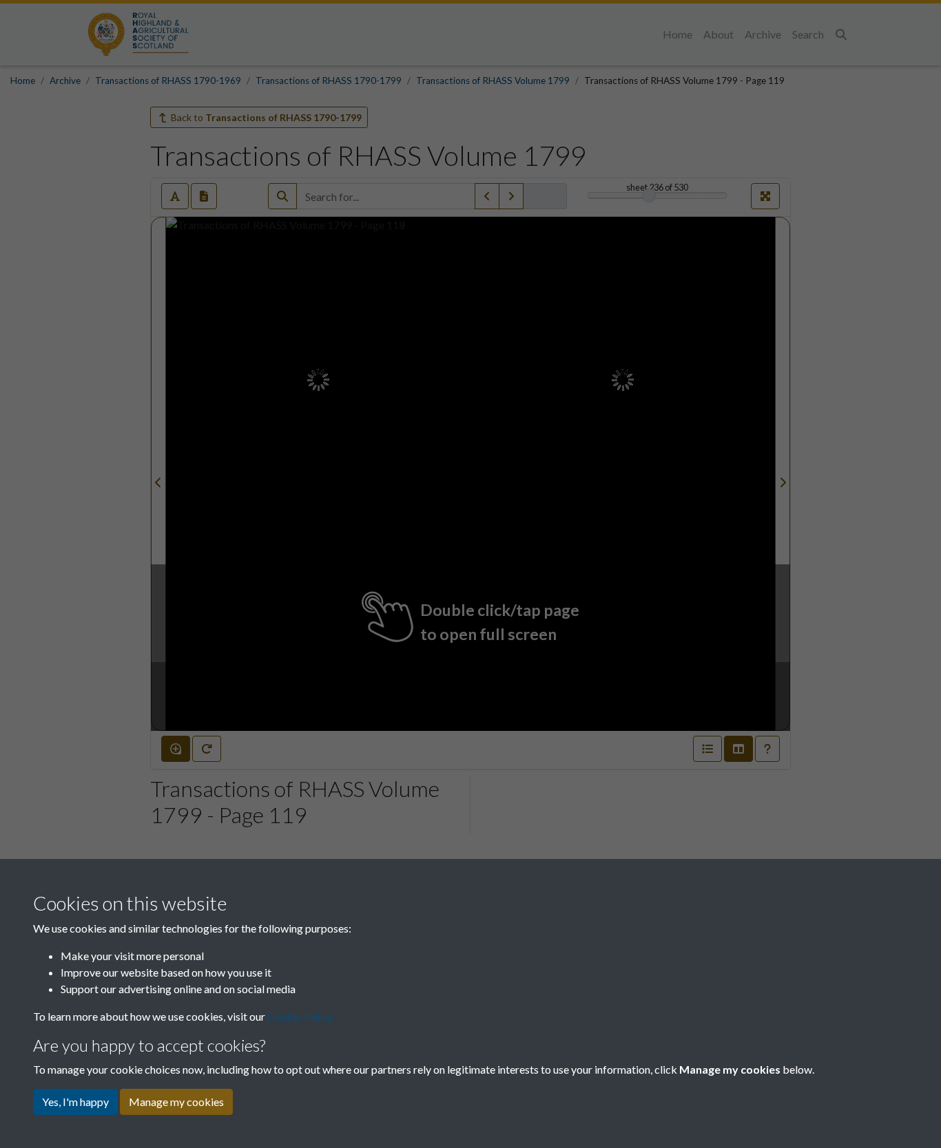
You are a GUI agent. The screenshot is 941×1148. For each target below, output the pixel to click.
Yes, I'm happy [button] (75, 1101)
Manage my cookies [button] (176, 1101)
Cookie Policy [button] (300, 1016)
